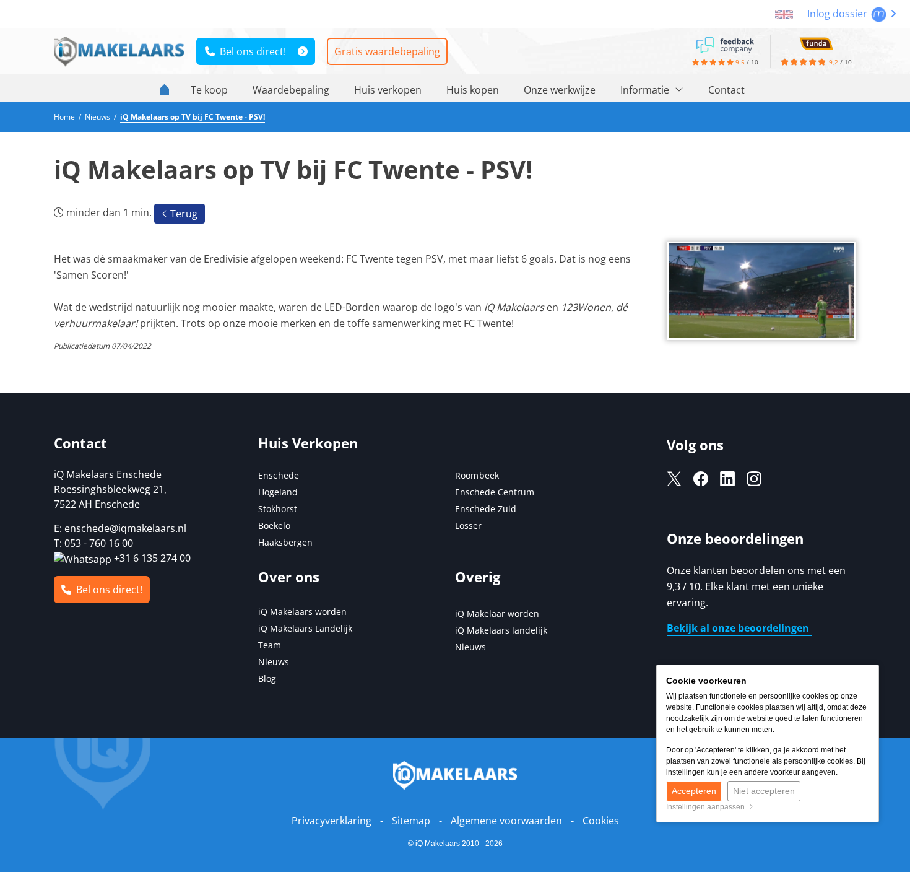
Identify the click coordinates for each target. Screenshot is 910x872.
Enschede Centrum (494, 492)
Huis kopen (472, 90)
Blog (267, 678)
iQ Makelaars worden (302, 611)
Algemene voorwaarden (506, 820)
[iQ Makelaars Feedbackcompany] (724, 44)
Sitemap (411, 820)
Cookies (601, 820)
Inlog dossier (838, 13)
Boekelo (274, 525)
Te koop (209, 90)
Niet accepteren (764, 791)
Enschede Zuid (485, 509)
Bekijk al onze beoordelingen (739, 628)
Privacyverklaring (331, 820)
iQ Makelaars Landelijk (305, 628)
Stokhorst (277, 509)
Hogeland (278, 492)
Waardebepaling (291, 90)
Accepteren (694, 791)
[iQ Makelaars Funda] (816, 43)
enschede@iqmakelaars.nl (125, 528)
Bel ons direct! (250, 51)
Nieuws (273, 662)
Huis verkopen (388, 90)
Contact (726, 90)
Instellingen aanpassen (707, 807)
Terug (182, 213)
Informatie (646, 90)
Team (269, 645)
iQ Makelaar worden (497, 613)
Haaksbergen (285, 542)
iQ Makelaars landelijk (501, 630)
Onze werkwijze (560, 90)
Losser (468, 525)
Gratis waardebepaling (387, 51)
